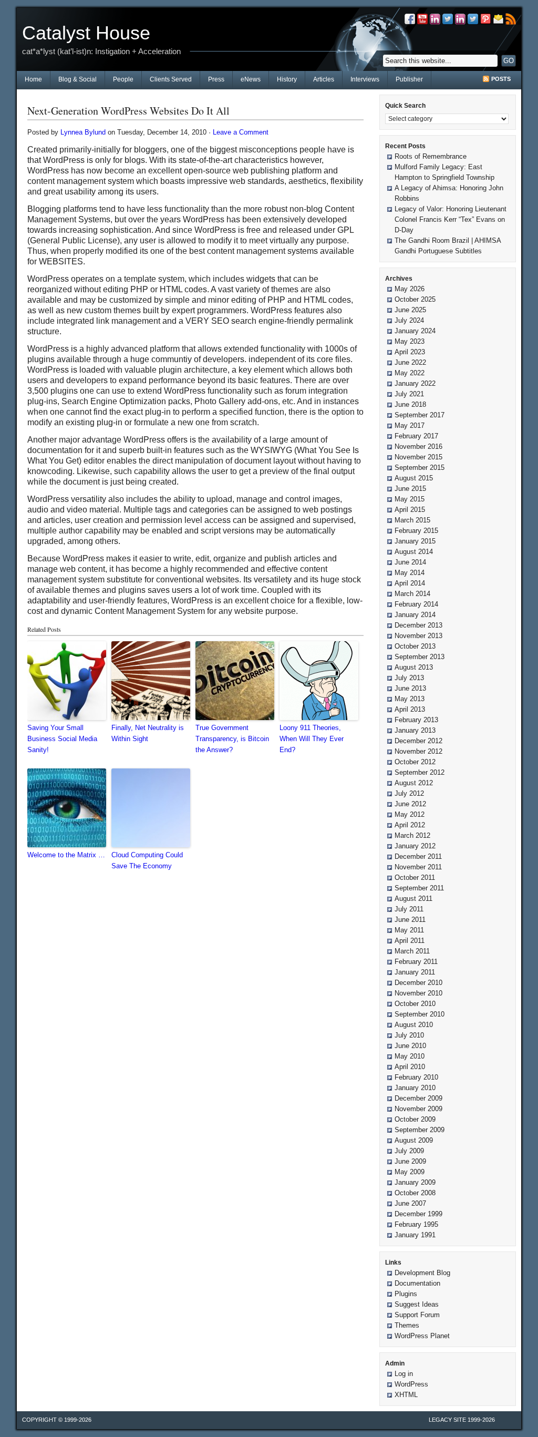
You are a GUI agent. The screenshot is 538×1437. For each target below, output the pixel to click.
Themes (407, 1325)
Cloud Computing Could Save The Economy (147, 860)
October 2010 (415, 1004)
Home (33, 79)
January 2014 (415, 615)
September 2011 (419, 888)
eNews (251, 79)
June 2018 (410, 404)
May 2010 (410, 1056)
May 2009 (410, 1172)
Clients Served (171, 79)
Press (216, 79)
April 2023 (410, 352)
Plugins (406, 1294)
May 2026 (410, 289)
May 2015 (410, 499)
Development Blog (422, 1273)
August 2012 (414, 783)
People (123, 79)
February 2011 (416, 962)
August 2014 (414, 552)
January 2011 (415, 972)
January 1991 (415, 1235)
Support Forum (417, 1315)
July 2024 (409, 320)
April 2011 (410, 941)
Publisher (409, 79)
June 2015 (410, 488)
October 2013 (415, 646)
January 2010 (415, 1088)
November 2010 (418, 993)
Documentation (417, 1283)
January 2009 (415, 1182)
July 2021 (409, 394)
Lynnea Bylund (83, 132)
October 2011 (415, 877)
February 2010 (416, 1077)
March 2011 (412, 951)
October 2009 (415, 1119)
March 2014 (412, 594)
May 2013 (410, 699)
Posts (501, 79)
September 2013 (419, 657)
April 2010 (410, 1067)
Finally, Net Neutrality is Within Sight (147, 733)
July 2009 (409, 1151)
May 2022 (410, 373)
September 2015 (419, 467)
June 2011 (410, 919)
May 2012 (410, 814)
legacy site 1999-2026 (462, 1420)
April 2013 (410, 709)
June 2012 (410, 804)
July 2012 (409, 793)
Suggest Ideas (417, 1304)
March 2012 (412, 835)
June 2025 (410, 310)
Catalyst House (86, 33)
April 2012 (410, 825)
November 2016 (418, 446)
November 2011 (418, 867)
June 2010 (410, 1046)
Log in (404, 1374)
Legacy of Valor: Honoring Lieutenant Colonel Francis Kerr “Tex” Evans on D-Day (450, 219)
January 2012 (415, 846)
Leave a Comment (240, 132)
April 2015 (410, 510)
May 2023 (410, 341)
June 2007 (410, 1203)
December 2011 (418, 856)
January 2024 (415, 331)
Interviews (364, 79)
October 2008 (415, 1193)
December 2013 (418, 625)
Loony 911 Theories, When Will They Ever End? (312, 739)
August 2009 (414, 1140)
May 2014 (410, 573)
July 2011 (409, 909)
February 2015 (416, 531)
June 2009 (410, 1161)
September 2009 (419, 1130)
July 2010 (409, 1035)
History (287, 79)
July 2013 (409, 678)
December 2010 (418, 983)
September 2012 (419, 772)
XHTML (406, 1395)
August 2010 (414, 1025)
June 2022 (410, 362)
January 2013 (415, 730)
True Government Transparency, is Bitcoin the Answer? (232, 739)
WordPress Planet (422, 1336)
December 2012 (418, 741)
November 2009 (418, 1109)
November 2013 (418, 636)
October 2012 (415, 762)
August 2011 (413, 898)
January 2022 (415, 383)
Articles (323, 79)
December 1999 (418, 1214)
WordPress (411, 1384)
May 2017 (410, 425)
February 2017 (416, 436)
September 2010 (419, 1014)
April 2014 (410, 583)
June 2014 (410, 562)
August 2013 (414, 667)
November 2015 (418, 457)
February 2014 (416, 604)
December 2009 (418, 1098)
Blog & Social (77, 79)
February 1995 (416, 1224)
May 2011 (409, 930)
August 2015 (414, 478)
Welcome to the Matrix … (66, 855)
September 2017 (419, 415)
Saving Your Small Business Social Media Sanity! (62, 739)
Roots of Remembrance (431, 156)
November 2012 (418, 751)
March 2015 (412, 520)
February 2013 (416, 720)
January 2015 (415, 541)
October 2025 (415, 299)
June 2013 (410, 688)
